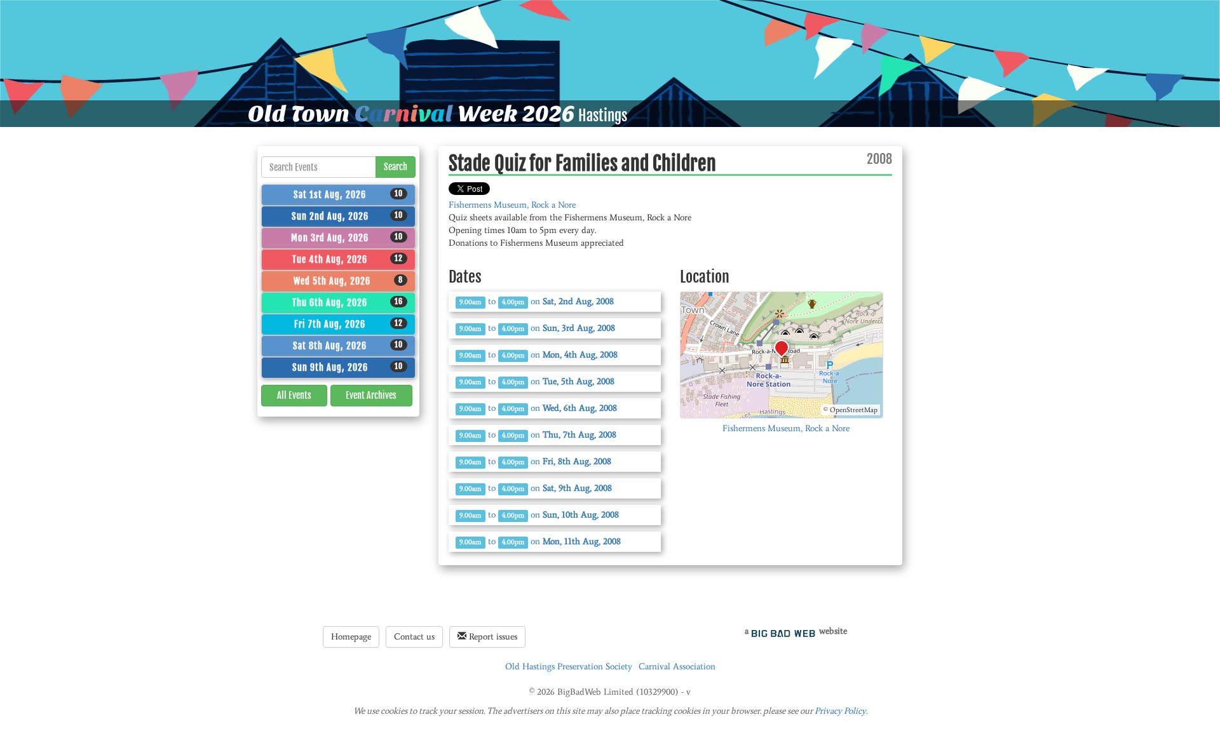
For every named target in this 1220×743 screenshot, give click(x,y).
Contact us (414, 636)
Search (395, 166)
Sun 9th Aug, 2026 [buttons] (347, 367)
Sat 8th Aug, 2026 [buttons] (348, 345)
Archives (371, 395)
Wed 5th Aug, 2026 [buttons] (348, 280)
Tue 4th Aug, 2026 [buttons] (347, 259)
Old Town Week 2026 (411, 113)
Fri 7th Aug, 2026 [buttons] (348, 324)
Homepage (351, 636)
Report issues (491, 636)
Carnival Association (677, 666)
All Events (294, 395)
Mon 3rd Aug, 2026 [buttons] (347, 237)
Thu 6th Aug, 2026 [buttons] (347, 302)
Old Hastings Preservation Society (568, 666)
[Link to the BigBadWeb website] (783, 631)
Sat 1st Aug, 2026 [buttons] (348, 194)
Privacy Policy (840, 711)
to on (536, 301)
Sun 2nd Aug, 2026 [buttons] (347, 216)
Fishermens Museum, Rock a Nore (512, 204)
